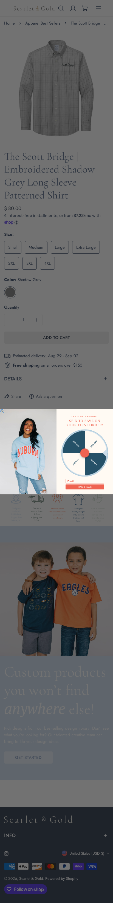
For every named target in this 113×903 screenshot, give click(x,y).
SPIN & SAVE (85, 487)
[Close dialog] (2, 411)
